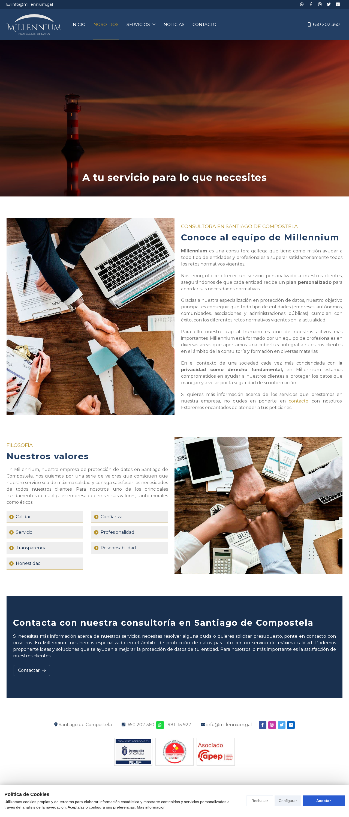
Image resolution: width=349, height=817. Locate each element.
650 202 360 (141, 724)
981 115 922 (179, 724)
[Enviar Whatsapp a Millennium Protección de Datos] (302, 4)
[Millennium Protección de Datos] (34, 24)
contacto (298, 401)
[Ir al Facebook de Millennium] (311, 4)
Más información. (152, 807)
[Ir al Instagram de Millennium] (320, 4)
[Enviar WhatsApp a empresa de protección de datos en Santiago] (160, 725)
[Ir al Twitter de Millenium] (329, 4)
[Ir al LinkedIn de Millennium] (338, 4)
